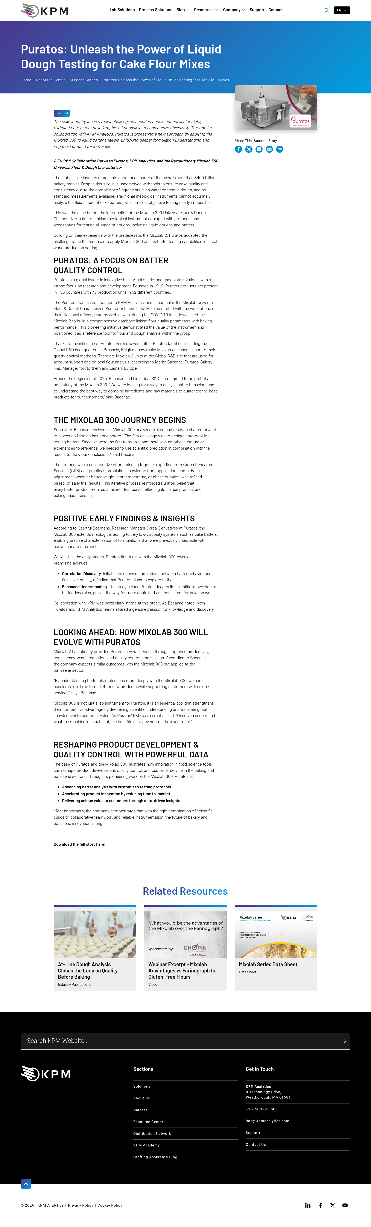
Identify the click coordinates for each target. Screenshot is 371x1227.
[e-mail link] (269, 149)
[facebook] (320, 1205)
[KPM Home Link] (45, 1073)
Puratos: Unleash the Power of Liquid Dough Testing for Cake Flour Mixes (166, 80)
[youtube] (345, 1205)
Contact (275, 9)
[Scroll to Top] (26, 1184)
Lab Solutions (122, 9)
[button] (183, 9)
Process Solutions (155, 9)
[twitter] (333, 1205)
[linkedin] (308, 1205)
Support (257, 9)
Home (26, 80)
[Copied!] (279, 149)
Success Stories (84, 80)
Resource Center (50, 80)
